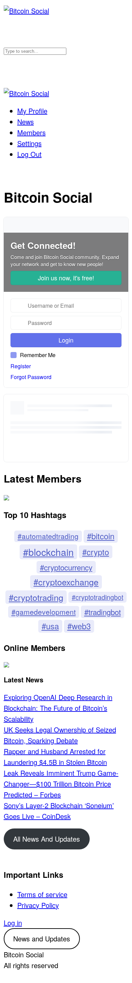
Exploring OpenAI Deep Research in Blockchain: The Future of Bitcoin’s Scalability (58, 708)
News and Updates (41, 938)
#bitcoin (100, 536)
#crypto (95, 552)
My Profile (32, 111)
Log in (13, 923)
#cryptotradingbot (97, 597)
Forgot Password (30, 377)
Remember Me (38, 355)
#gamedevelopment (44, 612)
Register (20, 366)
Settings (29, 143)
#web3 (79, 626)
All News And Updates (46, 839)
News (25, 121)
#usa (50, 626)
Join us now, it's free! (66, 277)
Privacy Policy (38, 905)
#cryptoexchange (66, 582)
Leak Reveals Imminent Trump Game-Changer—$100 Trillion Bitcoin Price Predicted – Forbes (61, 783)
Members (31, 132)
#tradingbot (102, 611)
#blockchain (48, 552)
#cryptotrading (36, 597)
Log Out (29, 154)
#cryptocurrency (66, 567)
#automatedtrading (48, 536)
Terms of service (42, 894)
